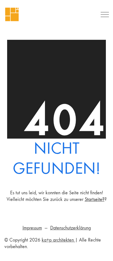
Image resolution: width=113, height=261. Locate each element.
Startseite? (94, 199)
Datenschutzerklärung (70, 228)
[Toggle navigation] (104, 14)
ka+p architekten (58, 240)
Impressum (32, 228)
